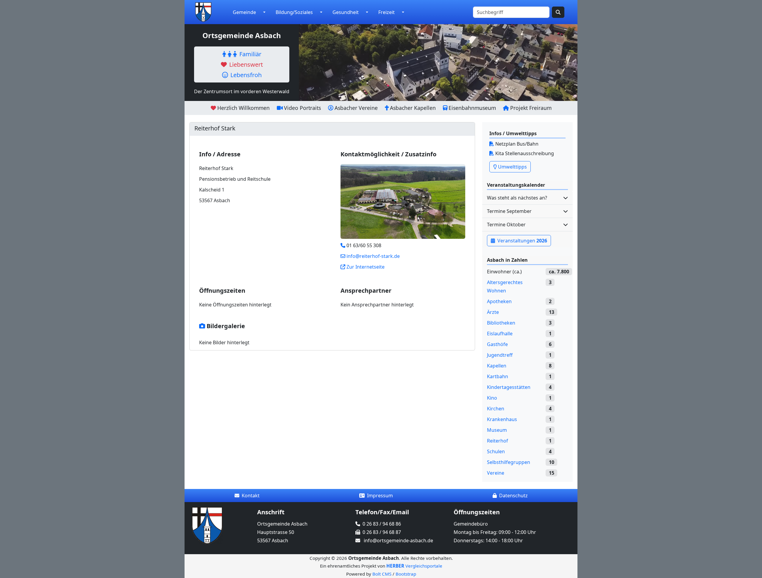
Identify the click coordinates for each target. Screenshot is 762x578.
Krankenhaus (502, 419)
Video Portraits (302, 107)
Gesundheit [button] (345, 12)
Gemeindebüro (471, 524)
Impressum (380, 495)
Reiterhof (497, 440)
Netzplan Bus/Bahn (516, 144)
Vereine (495, 473)
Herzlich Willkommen (243, 107)
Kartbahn (497, 376)
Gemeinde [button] (244, 12)
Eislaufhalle (500, 333)
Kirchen (495, 408)
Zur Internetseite (365, 267)
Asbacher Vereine (356, 107)
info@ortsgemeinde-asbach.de (398, 540)
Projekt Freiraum (531, 107)
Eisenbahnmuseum (472, 107)
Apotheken (499, 301)
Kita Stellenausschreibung (524, 153)
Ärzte (493, 312)
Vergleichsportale (414, 566)
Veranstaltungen (521, 240)
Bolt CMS (381, 574)
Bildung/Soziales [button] (294, 12)
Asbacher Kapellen (413, 107)
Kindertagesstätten (508, 387)
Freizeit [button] (386, 12)
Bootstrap (406, 574)
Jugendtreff (500, 355)
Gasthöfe (497, 344)
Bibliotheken (501, 323)
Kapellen (496, 365)
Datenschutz (513, 495)
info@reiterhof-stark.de (373, 256)
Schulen (496, 451)
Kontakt (251, 495)
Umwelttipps (512, 166)
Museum (497, 430)
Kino (492, 398)
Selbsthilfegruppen (508, 462)
